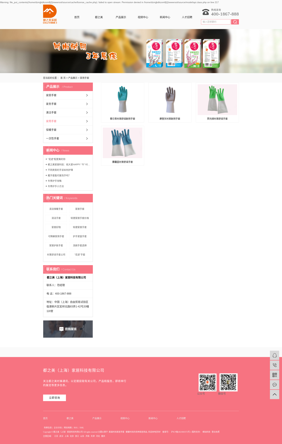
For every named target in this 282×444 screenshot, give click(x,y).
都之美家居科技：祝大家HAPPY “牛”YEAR (69, 164)
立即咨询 (54, 397)
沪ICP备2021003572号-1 (181, 432)
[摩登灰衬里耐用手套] (170, 99)
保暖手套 (51, 129)
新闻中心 (165, 17)
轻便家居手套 (80, 227)
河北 (98, 436)
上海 (67, 436)
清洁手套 (51, 112)
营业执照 (215, 432)
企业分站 (58, 428)
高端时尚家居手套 (116, 432)
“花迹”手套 (79, 254)
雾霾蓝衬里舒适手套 (122, 162)
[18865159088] (274, 365)
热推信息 (48, 428)
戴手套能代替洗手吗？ (59, 175)
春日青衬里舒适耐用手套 (122, 118)
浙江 (77, 436)
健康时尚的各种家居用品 (136, 432)
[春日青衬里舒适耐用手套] (122, 99)
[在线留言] (274, 384)
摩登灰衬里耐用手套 (170, 118)
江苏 (56, 436)
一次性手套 (52, 138)
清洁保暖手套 (56, 209)
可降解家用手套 (56, 236)
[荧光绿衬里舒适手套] (217, 99)
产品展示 (121, 17)
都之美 (99, 17)
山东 (82, 436)
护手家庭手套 (80, 236)
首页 (76, 17)
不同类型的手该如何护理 (60, 170)
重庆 (103, 436)
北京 (72, 436)
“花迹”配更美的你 (56, 159)
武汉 (61, 436)
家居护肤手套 (56, 245)
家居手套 (51, 95)
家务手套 (51, 103)
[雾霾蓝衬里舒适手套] (122, 143)
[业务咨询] (274, 355)
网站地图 (68, 428)
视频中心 (143, 17)
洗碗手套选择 (80, 245)
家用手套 (84, 78)
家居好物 (56, 227)
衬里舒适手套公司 (56, 254)
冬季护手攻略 (55, 180)
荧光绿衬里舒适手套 (217, 118)
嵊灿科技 (206, 432)
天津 (93, 436)
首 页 (63, 78)
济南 (87, 436)
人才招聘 (187, 17)
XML (81, 428)
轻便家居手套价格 (80, 218)
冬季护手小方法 (56, 186)
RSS (75, 428)
